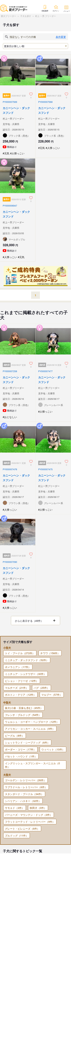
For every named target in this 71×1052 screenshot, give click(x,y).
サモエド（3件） (14, 808)
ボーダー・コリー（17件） (20, 749)
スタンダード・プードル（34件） (24, 794)
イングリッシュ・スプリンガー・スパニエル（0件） (32, 765)
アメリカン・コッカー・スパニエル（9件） (30, 728)
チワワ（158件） (50, 653)
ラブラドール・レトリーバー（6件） (26, 787)
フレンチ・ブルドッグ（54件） (23, 715)
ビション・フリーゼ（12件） (21, 681)
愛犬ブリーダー (8, 15)
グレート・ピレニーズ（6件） (22, 828)
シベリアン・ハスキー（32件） (23, 801)
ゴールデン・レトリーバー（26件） (25, 780)
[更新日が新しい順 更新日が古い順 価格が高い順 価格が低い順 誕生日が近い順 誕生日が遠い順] (35, 46)
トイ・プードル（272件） (20, 653)
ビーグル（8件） (14, 735)
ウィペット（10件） (53, 749)
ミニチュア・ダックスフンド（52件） (27, 660)
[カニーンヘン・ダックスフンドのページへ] (17, 106)
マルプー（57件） (51, 694)
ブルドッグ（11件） (16, 835)
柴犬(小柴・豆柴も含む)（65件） (24, 708)
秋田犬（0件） (38, 808)
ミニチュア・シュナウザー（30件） (25, 674)
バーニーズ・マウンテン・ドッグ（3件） (28, 815)
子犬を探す (25, 15)
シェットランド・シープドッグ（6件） (27, 742)
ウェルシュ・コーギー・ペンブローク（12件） (32, 722)
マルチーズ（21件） (16, 688)
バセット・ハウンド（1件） (21, 756)
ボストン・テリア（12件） (20, 694)
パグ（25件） (41, 688)
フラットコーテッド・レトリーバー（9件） (30, 821)
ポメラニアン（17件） (18, 667)
